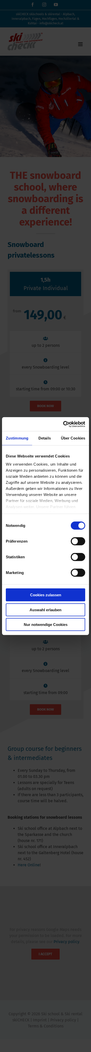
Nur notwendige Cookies (45, 624)
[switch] (78, 541)
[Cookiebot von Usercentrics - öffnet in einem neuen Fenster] (64, 424)
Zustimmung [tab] (17, 438)
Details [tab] (44, 438)
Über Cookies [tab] (73, 438)
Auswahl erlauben (45, 609)
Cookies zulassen (45, 595)
